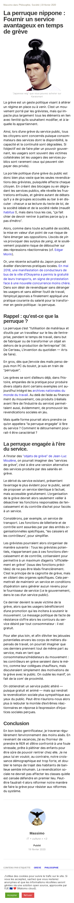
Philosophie (24, 5)
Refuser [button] (28, 895)
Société (35, 5)
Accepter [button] (12, 895)
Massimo (8, 5)
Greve (37, 868)
